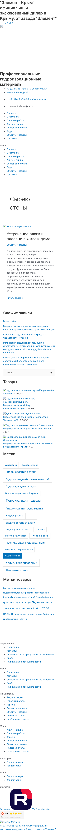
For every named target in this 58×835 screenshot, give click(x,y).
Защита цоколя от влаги (17, 529)
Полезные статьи (16, 715)
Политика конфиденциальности (24, 661)
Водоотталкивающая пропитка (19, 588)
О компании (13, 116)
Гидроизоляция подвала (23, 500)
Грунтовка (8, 602)
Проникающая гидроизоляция (25, 542)
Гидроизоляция (30, 465)
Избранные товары (18, 719)
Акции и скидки (15, 124)
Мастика (40, 529)
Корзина (11, 704)
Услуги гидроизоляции (21, 562)
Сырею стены (12, 555)
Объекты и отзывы (17, 135)
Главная (11, 113)
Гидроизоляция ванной (23, 597)
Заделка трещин (22, 602)
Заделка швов (42, 602)
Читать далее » (15, 297)
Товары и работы (16, 120)
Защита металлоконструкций (18, 608)
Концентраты (14, 765)
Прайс (10, 658)
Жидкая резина (14, 515)
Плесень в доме (40, 535)
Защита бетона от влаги (20, 522)
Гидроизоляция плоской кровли (22, 493)
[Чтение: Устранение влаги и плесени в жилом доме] (17, 226)
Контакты (12, 138)
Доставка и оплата (17, 127)
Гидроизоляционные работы (18, 592)
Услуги (23, 619)
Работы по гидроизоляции (19, 549)
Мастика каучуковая (15, 535)
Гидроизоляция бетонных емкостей (27, 479)
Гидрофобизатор (44, 597)
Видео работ (10, 321)
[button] (29, 145)
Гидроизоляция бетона (21, 471)
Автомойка (11, 465)
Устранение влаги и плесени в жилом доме (28, 236)
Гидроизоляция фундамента (24, 508)
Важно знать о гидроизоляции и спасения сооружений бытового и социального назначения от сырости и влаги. (26, 360)
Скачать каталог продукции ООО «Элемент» (30, 654)
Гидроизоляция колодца (21, 486)
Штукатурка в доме (16, 570)
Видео (10, 131)
